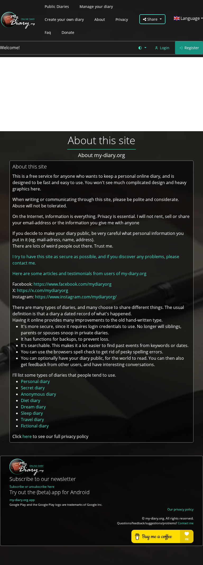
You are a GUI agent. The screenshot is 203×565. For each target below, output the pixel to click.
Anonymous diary (38, 394)
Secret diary (33, 388)
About (99, 19)
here (27, 436)
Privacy (122, 19)
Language (189, 18)
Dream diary (33, 407)
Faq (48, 32)
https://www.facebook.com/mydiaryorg (73, 284)
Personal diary (35, 381)
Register (191, 47)
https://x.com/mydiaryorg (42, 290)
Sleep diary (32, 413)
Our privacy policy (180, 509)
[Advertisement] (101, 94)
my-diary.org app (22, 500)
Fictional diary (35, 426)
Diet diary (30, 400)
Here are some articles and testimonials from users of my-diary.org (79, 273)
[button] (142, 47)
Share (152, 19)
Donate (68, 32)
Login (164, 47)
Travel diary (32, 419)
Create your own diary (64, 19)
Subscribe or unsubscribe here (32, 486)
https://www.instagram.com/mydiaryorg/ (76, 297)
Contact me (185, 523)
